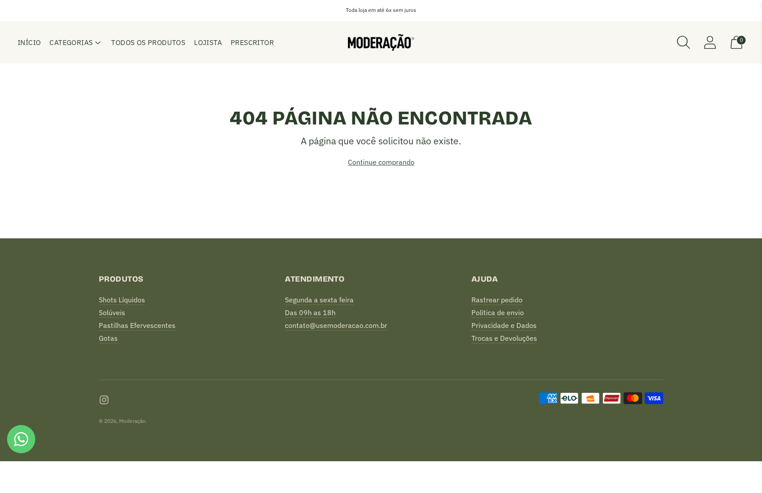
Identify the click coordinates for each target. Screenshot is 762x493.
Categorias (71, 42)
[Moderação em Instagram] (104, 401)
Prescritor (252, 42)
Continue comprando (381, 162)
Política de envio (497, 312)
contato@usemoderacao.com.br (336, 325)
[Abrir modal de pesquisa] (683, 42)
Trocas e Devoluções (504, 338)
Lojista (208, 42)
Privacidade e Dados (504, 325)
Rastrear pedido (497, 299)
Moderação (132, 421)
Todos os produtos (148, 42)
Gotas (108, 338)
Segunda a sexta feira (319, 299)
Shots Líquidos (122, 299)
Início (29, 42)
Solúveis (112, 312)
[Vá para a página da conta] (710, 42)
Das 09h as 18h (310, 312)
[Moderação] (381, 42)
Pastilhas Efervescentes (137, 325)
